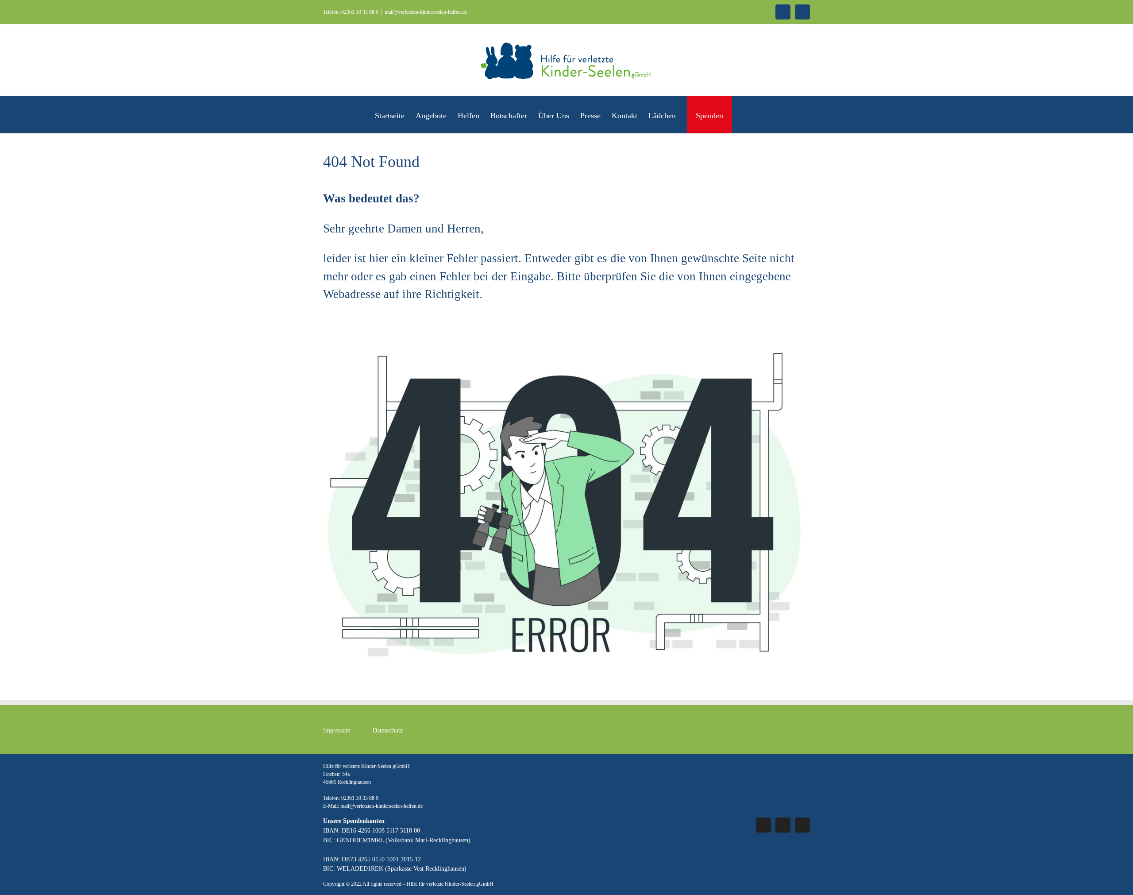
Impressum (337, 730)
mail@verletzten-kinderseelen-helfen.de (426, 12)
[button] (744, 114)
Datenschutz (388, 730)
